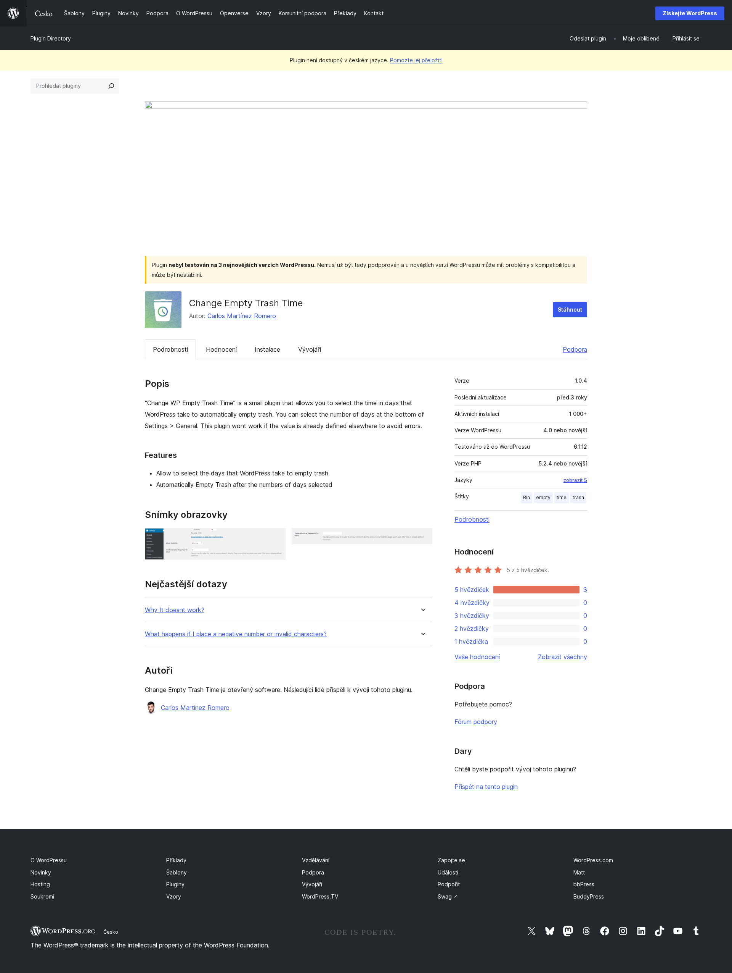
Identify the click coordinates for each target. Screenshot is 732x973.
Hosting (40, 884)
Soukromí (42, 896)
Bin (526, 497)
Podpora (575, 349)
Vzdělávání (315, 860)
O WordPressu (48, 860)
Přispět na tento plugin (486, 786)
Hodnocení (221, 349)
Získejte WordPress (690, 13)
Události (448, 872)
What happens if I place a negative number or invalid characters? (236, 634)
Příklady (176, 860)
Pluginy (175, 884)
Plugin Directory (50, 38)
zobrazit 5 (575, 480)
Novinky (40, 872)
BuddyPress (588, 896)
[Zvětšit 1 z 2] (275, 538)
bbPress (583, 884)
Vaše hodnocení (477, 657)
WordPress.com (593, 860)
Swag (448, 896)
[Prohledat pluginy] (111, 86)
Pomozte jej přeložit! (416, 60)
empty (543, 497)
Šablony (176, 872)
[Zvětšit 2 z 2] (422, 538)
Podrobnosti (170, 349)
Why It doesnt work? (174, 610)
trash (578, 497)
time (562, 497)
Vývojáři (309, 349)
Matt (579, 872)
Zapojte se (451, 860)
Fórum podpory (475, 722)
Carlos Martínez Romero (241, 316)
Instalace (267, 349)
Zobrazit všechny (562, 657)
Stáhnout (570, 309)
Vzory (173, 896)
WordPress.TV (320, 896)
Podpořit (449, 884)
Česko (110, 932)
